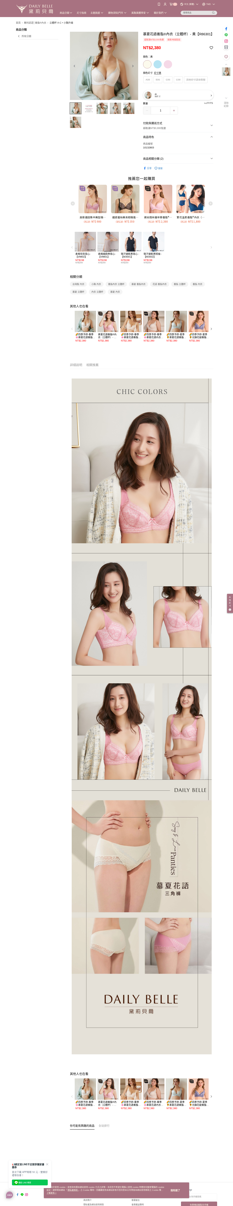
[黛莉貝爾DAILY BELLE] (35, 8)
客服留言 (136, 1200)
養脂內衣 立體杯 (116, 284)
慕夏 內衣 (115, 291)
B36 (158, 79)
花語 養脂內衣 (160, 284)
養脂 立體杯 (180, 284)
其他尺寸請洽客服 (195, 79)
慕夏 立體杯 (78, 291)
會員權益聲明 (138, 1204)
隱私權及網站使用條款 (93, 1204)
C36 (168, 79)
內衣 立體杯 (97, 291)
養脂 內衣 (197, 284)
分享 (149, 168)
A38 (148, 79)
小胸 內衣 (96, 284)
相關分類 (76, 277)
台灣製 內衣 (78, 284)
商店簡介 (87, 1200)
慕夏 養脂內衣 (138, 284)
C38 (178, 79)
